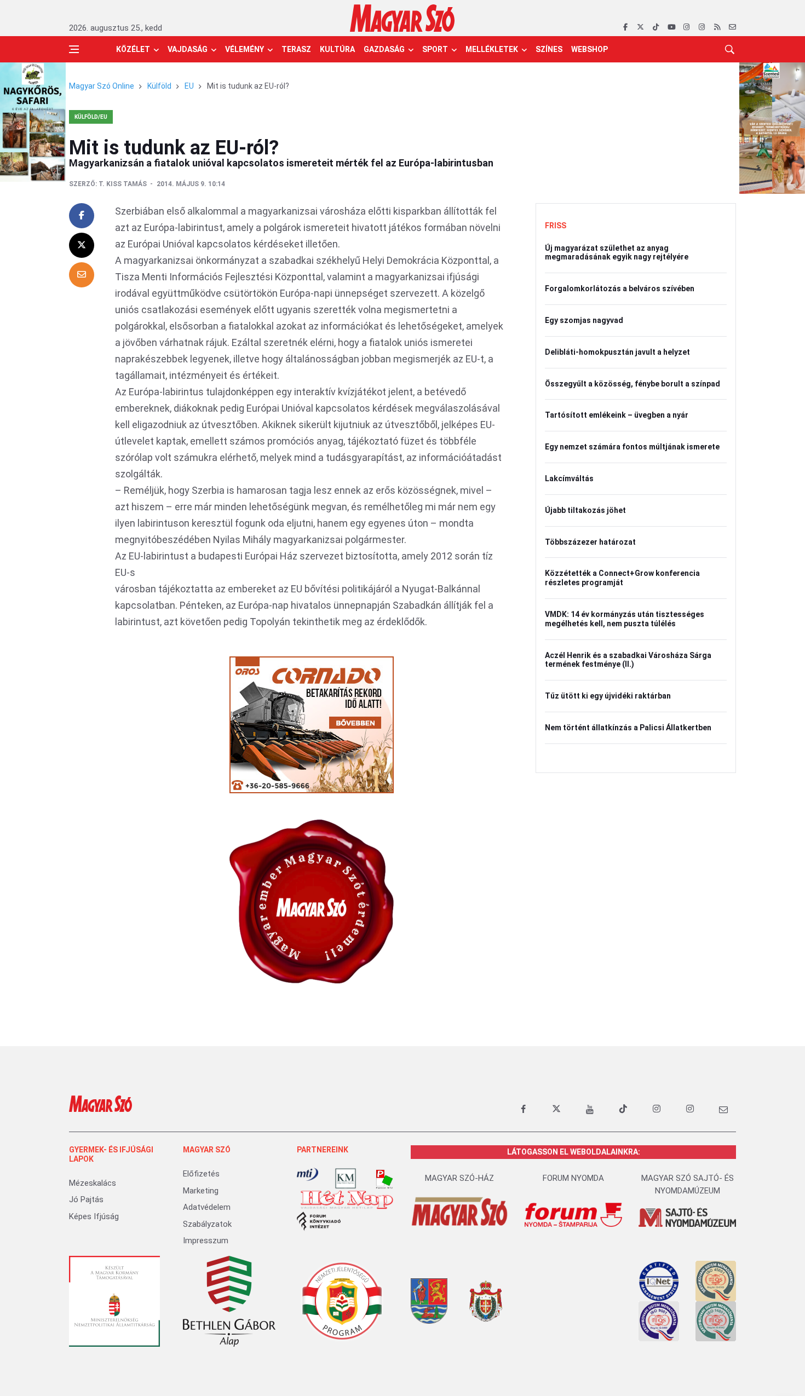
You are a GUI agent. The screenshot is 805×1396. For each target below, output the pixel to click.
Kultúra (337, 49)
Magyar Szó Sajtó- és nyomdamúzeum (687, 1184)
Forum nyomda (573, 1178)
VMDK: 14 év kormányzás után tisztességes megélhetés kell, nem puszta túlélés (624, 619)
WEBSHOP (589, 49)
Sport (435, 49)
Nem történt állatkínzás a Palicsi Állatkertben (628, 727)
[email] (732, 27)
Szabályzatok (207, 1224)
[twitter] (640, 27)
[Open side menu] (74, 49)
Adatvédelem (207, 1207)
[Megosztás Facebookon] (81, 215)
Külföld (159, 86)
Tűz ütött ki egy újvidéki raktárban (608, 695)
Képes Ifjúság (94, 1216)
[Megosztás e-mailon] (81, 274)
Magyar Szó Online (101, 86)
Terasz (296, 49)
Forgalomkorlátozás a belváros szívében (619, 288)
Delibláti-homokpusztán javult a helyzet (617, 352)
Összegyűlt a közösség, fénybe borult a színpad (632, 383)
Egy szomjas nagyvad (584, 320)
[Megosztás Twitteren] (81, 245)
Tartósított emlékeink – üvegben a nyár (616, 415)
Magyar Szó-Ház (459, 1178)
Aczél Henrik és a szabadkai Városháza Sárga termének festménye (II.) (628, 660)
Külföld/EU (90, 117)
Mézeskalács (92, 1183)
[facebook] (625, 27)
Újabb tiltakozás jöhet (585, 510)
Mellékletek (491, 49)
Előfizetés (201, 1174)
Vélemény (244, 49)
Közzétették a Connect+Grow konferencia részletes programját (622, 578)
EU (189, 86)
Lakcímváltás (569, 478)
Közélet (133, 49)
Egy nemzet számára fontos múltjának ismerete (632, 446)
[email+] (723, 1109)
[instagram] (686, 27)
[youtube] (671, 27)
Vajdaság (188, 49)
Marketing (201, 1191)
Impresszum (205, 1240)
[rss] (717, 27)
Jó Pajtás (86, 1199)
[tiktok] (655, 27)
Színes (549, 49)
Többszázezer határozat (590, 542)
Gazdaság (384, 49)
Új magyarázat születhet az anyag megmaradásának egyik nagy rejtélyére (616, 253)
